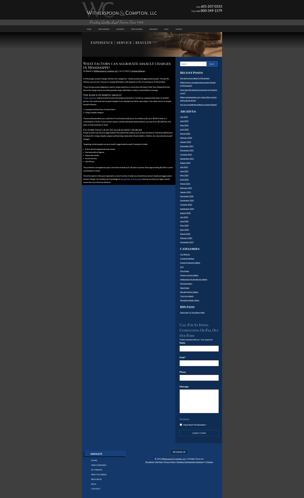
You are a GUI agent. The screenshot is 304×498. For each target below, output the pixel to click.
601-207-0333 (211, 6)
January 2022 (185, 142)
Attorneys (120, 29)
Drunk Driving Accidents (190, 263)
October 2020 (186, 204)
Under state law (89, 98)
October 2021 (186, 154)
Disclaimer (184, 419)
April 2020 (184, 230)
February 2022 (186, 138)
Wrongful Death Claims (189, 300)
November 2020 (187, 200)
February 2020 (186, 238)
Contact (179, 29)
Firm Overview (103, 29)
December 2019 (186, 242)
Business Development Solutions (190, 462)
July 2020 (184, 217)
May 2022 (184, 125)
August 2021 (185, 163)
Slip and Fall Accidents (189, 292)
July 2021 (184, 167)
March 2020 (185, 234)
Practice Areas (136, 29)
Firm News (184, 271)
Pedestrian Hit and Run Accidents (193, 279)
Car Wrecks (185, 254)
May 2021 (184, 175)
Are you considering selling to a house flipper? (198, 104)
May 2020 (184, 225)
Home (89, 29)
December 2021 (186, 146)
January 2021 (185, 192)
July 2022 (184, 117)
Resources (153, 29)
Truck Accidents (187, 296)
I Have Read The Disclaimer (195, 425)
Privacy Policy (170, 462)
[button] (301, 480)
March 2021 (185, 183)
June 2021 (184, 171)
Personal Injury (186, 283)
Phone (183, 372)
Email (183, 357)
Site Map (159, 462)
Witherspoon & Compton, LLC (106, 71)
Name (182, 342)
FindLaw (209, 462)
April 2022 (184, 129)
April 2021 (184, 179)
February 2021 (186, 188)
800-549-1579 (211, 11)
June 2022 (184, 121)
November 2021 (187, 150)
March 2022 (185, 133)
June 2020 (184, 221)
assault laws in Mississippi (131, 179)
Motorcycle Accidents (189, 275)
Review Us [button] (179, 452)
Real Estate (184, 288)
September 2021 (187, 158)
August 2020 (185, 213)
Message (184, 386)
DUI (182, 267)
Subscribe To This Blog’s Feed (192, 312)
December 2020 (186, 196)
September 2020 (187, 209)
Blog (167, 29)
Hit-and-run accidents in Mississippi (194, 78)
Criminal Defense (137, 71)
